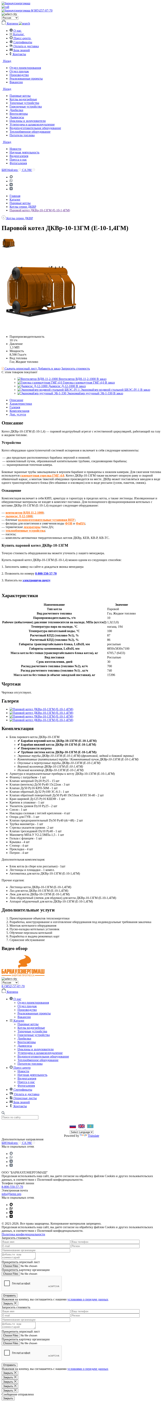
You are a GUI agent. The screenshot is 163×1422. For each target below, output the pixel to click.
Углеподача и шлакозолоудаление (32, 124)
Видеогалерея (19, 156)
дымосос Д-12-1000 (19, 516)
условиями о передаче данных (87, 1299)
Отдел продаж (19, 71)
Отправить (9, 1295)
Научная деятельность (24, 152)
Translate (93, 1135)
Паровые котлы (20, 95)
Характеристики (21, 403)
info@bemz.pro (11, 1194)
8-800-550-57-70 (46, 573)
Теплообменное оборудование (30, 131)
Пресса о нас (18, 159)
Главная (15, 196)
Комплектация (19, 411)
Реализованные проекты (26, 78)
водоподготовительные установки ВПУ (46, 519)
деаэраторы (32, 527)
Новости (15, 148)
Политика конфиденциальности (23, 1234)
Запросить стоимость (75, 368)
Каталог (15, 199)
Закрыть (8, 1398)
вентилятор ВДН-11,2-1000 (25, 512)
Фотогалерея (18, 163)
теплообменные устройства (25, 530)
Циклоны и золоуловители (28, 121)
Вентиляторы (19, 113)
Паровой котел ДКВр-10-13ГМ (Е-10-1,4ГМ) (40, 210)
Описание (16, 400)
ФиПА (80, 523)
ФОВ (68, 523)
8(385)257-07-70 (41, 10)
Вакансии (16, 82)
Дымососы (17, 117)
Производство (19, 75)
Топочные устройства (24, 103)
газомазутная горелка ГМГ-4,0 (42, 475)
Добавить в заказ (49, 368)
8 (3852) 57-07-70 (13, 986)
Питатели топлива (22, 135)
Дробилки (16, 110)
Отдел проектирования (25, 67)
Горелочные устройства (26, 106)
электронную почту (36, 580)
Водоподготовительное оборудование (35, 128)
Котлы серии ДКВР (23, 206)
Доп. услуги (18, 414)
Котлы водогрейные (23, 99)
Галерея (15, 407)
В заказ (101, 379)
